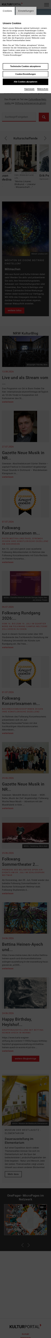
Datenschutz (42, 89)
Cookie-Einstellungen (25, 74)
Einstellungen (26, 11)
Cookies (7, 11)
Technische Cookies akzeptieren (25, 66)
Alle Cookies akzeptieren (25, 82)
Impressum (29, 89)
